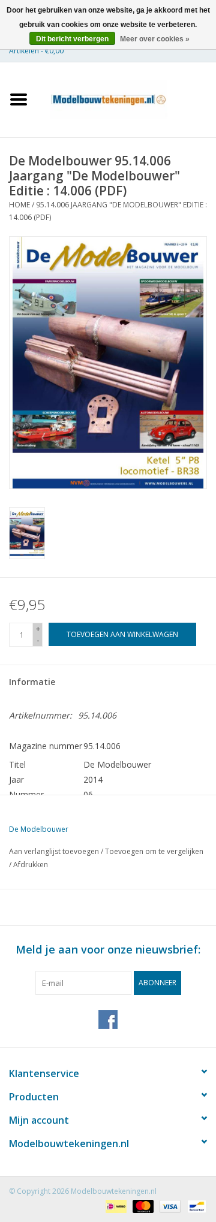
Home (19, 205)
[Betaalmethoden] (114, 1205)
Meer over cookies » (155, 39)
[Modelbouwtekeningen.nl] (126, 98)
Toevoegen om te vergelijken (154, 851)
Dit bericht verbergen (72, 39)
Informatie (32, 681)
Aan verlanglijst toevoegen (54, 851)
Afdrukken (30, 864)
